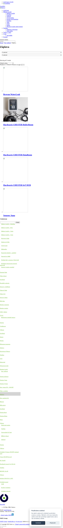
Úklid (8, 23)
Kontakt (5, 37)
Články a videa (7, 32)
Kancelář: (2, 504)
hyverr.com (19, 521)
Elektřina (9, 20)
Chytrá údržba (10, 18)
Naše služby (10, 31)
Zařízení (9, 16)
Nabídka (5, 28)
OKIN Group (3, 521)
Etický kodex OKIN (6, 515)
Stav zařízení (7, 43)
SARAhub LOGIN (8, 2)
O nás (4, 34)
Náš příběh (9, 35)
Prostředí (9, 15)
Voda (8, 22)
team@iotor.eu (7, 510)
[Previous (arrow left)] (0, 527)
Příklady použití (7, 12)
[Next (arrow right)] (2, 527)
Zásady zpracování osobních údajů (24, 524)
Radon (8, 25)
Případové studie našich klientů (15, 26)
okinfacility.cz (11, 521)
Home (1, 43)
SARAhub (6, 10)
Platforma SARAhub (12, 29)
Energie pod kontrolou (12, 19)
